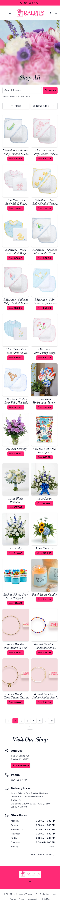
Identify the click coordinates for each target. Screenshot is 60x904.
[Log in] (50, 13)
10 (51, 720)
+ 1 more (38, 796)
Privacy (22, 899)
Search (52, 90)
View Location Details (41, 854)
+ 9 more (22, 806)
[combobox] (44, 106)
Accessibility (33, 899)
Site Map (46, 899)
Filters (17, 106)
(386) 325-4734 (31, 2)
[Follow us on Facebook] (30, 881)
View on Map (22, 765)
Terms (13, 899)
